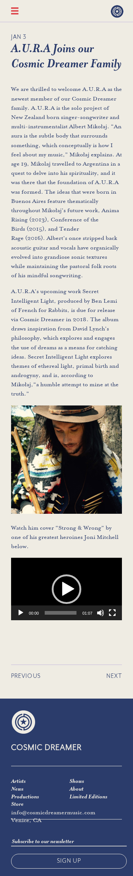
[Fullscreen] (112, 613)
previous (26, 676)
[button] (66, 589)
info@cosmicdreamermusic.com (53, 812)
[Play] (20, 613)
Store (17, 804)
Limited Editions (88, 796)
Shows (76, 781)
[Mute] (100, 613)
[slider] (60, 613)
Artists (18, 781)
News (17, 788)
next (114, 676)
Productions (25, 796)
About (76, 788)
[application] (66, 589)
